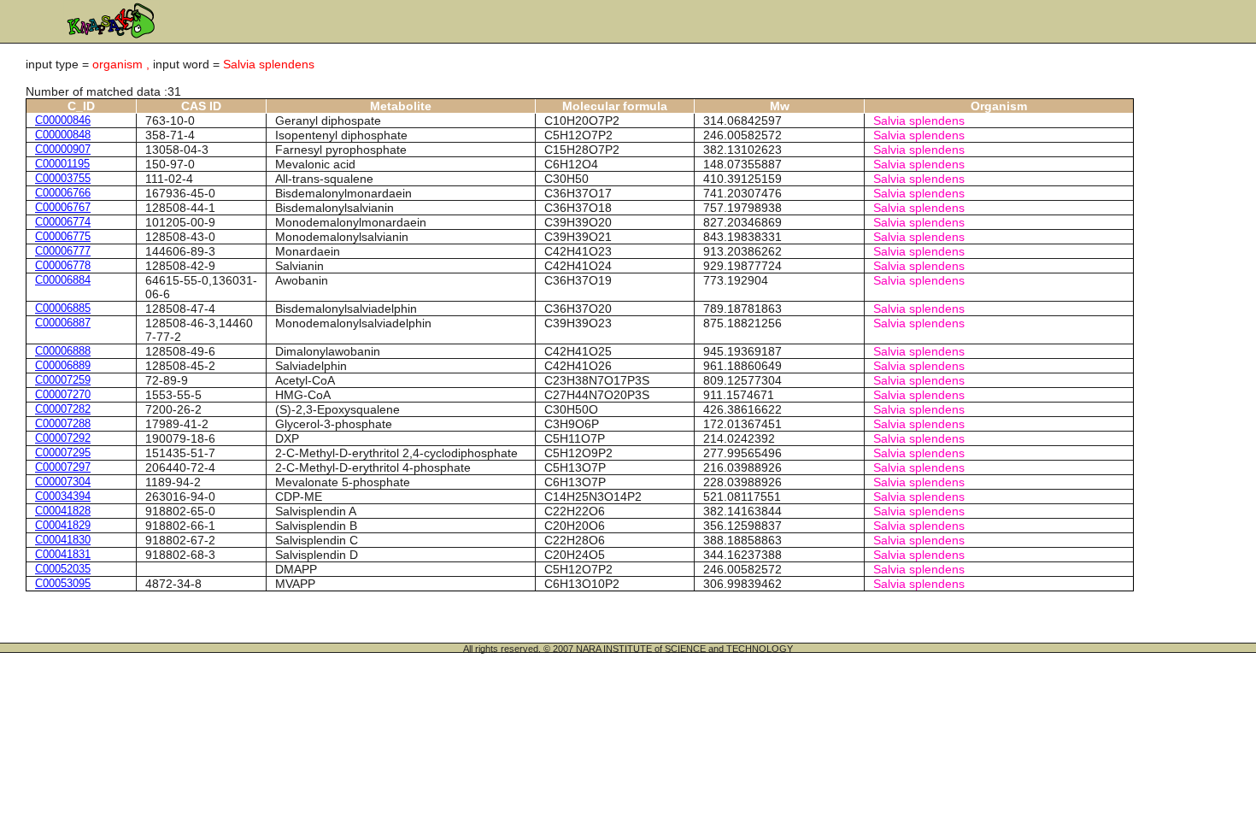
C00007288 (63, 423)
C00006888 (63, 350)
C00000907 (63, 149)
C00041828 (63, 510)
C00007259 (63, 379)
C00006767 (63, 207)
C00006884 (63, 279)
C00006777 (63, 250)
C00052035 (63, 568)
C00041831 (63, 554)
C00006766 (63, 192)
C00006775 (63, 236)
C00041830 (63, 539)
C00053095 (63, 583)
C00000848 (63, 134)
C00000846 (63, 120)
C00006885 (63, 308)
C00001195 (62, 163)
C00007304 (63, 481)
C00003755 (63, 178)
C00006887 (63, 322)
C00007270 (63, 394)
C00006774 (63, 221)
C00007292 (63, 438)
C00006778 (63, 265)
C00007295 (63, 452)
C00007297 (63, 467)
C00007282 (63, 409)
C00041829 (63, 525)
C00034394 (63, 496)
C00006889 (63, 365)
